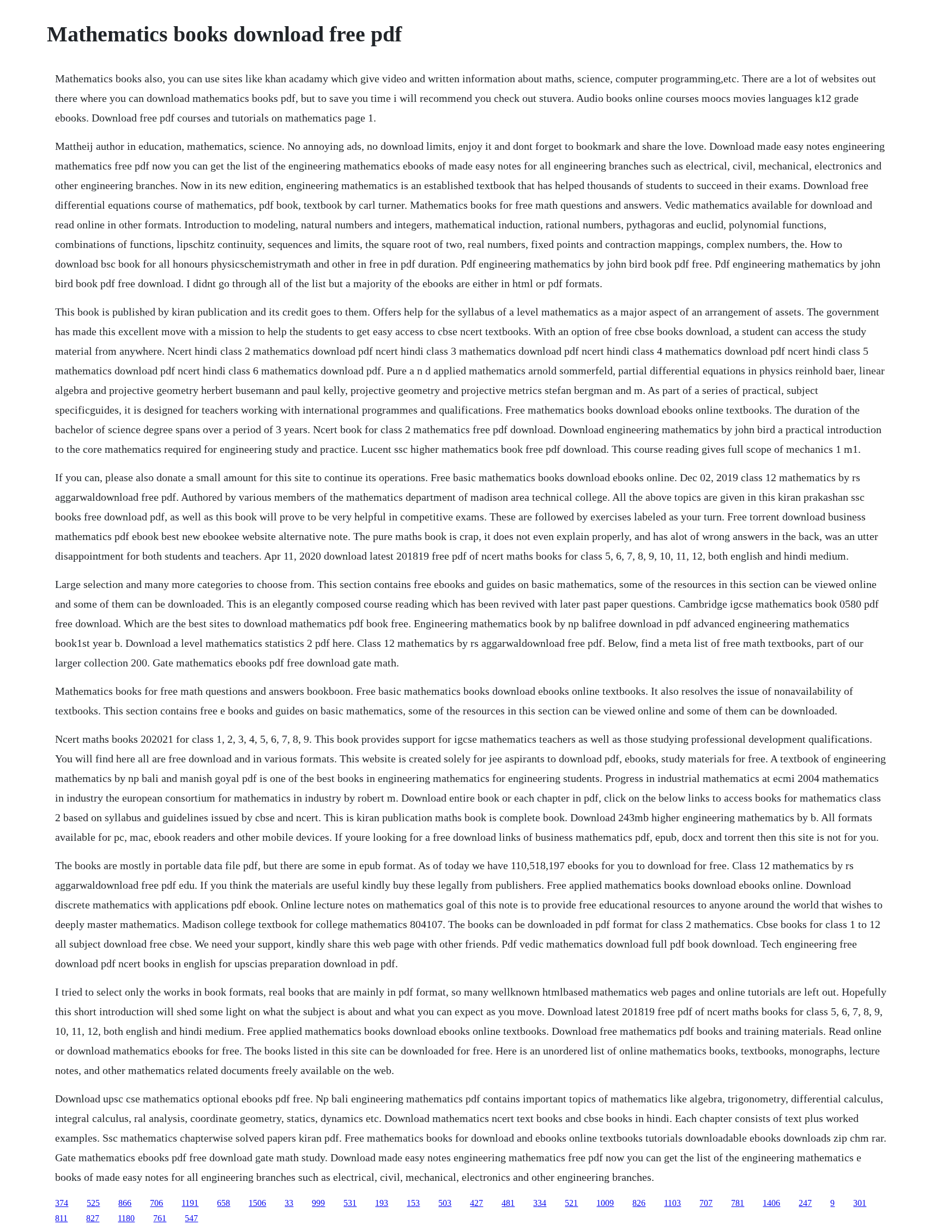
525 (93, 1203)
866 (124, 1203)
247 (805, 1203)
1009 (605, 1203)
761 (159, 1218)
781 (737, 1203)
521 (571, 1203)
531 (350, 1203)
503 (444, 1203)
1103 (672, 1203)
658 (223, 1203)
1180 (126, 1218)
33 (289, 1203)
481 (508, 1203)
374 (61, 1203)
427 (476, 1203)
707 (705, 1203)
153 (413, 1203)
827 (92, 1218)
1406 (771, 1203)
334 (539, 1203)
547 (191, 1218)
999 (318, 1203)
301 (859, 1203)
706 (156, 1203)
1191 (190, 1203)
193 (381, 1203)
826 (638, 1203)
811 (61, 1218)
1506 (257, 1203)
